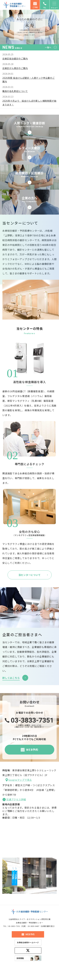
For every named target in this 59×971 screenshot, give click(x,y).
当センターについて (29, 574)
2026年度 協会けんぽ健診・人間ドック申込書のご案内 (28, 79)
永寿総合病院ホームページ (28, 942)
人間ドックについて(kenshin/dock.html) (29, 127)
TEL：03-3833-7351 (11, 926)
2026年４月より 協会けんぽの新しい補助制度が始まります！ (29, 102)
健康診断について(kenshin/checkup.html (29, 177)
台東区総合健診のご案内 (15, 58)
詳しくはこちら (11, 677)
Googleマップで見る (20, 779)
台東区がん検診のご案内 (15, 68)
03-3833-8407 (33, 926)
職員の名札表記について (15, 91)
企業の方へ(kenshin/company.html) (29, 202)
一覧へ (48, 47)
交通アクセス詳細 (16, 799)
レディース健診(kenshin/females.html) (29, 152)
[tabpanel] (29, 26)
